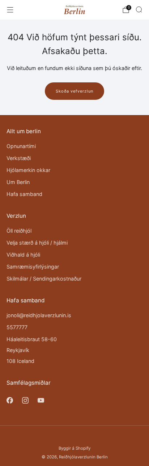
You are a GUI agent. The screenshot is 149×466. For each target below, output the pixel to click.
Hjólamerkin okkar (28, 170)
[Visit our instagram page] (25, 400)
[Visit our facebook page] (9, 400)
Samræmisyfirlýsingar (33, 266)
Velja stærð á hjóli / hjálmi (37, 243)
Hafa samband (24, 194)
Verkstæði (19, 158)
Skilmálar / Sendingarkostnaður (44, 278)
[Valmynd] (10, 9)
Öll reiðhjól (19, 231)
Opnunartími (21, 146)
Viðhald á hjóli (23, 255)
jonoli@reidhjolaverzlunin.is (39, 315)
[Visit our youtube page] (40, 400)
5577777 (17, 327)
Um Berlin (18, 182)
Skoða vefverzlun (74, 91)
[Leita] (138, 9)
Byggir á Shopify (74, 448)
